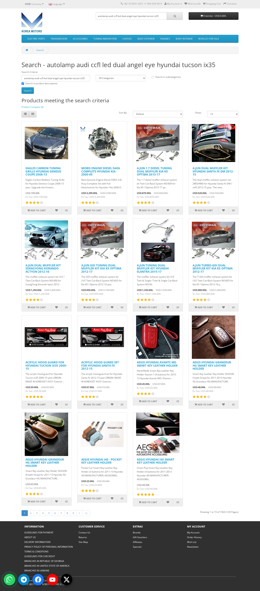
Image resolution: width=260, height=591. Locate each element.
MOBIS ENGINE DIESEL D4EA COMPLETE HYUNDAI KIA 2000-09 (100, 171)
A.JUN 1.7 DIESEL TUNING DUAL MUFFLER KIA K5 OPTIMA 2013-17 (154, 171)
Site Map (83, 542)
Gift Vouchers (140, 537)
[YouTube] (52, 579)
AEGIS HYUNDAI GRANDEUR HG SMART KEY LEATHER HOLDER (212, 365)
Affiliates (137, 542)
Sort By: (123, 112)
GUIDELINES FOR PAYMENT (38, 532)
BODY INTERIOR (184, 38)
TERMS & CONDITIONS (36, 551)
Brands (136, 532)
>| (86, 513)
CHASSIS (127, 38)
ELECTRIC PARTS (36, 38)
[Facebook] (38, 579)
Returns (83, 537)
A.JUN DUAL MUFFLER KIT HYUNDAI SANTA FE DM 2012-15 (213, 171)
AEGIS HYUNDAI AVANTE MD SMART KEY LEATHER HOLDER (157, 363)
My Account (193, 532)
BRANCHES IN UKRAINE (36, 570)
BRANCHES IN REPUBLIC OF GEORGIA (44, 561)
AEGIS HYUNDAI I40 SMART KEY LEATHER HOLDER (155, 461)
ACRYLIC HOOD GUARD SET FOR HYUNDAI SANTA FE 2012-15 (100, 365)
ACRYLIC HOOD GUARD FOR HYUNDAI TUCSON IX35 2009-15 (46, 365)
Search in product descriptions (41, 83)
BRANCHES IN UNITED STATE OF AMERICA (46, 565)
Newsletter (193, 546)
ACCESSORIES (80, 38)
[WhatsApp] (9, 579)
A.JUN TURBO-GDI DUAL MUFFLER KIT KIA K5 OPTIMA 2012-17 (213, 268)
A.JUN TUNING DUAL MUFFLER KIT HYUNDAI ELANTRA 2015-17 (153, 268)
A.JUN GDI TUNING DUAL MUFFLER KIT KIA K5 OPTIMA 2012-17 (101, 268)
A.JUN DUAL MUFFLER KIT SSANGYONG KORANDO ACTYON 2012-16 (43, 268)
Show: (198, 112)
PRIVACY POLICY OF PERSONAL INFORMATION (48, 546)
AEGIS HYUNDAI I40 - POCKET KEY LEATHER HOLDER (101, 461)
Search (40, 50)
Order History (194, 537)
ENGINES (165, 38)
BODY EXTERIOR (146, 38)
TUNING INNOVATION (105, 38)
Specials (137, 546)
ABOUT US (30, 537)
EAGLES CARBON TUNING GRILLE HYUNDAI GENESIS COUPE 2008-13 (43, 171)
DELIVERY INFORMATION (37, 542)
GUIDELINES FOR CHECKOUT (39, 556)
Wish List (191, 542)
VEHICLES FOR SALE (208, 38)
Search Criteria (29, 72)
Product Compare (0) (33, 107)
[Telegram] (24, 579)
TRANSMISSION (59, 38)
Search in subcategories (168, 77)
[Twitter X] (66, 579)
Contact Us (84, 532)
